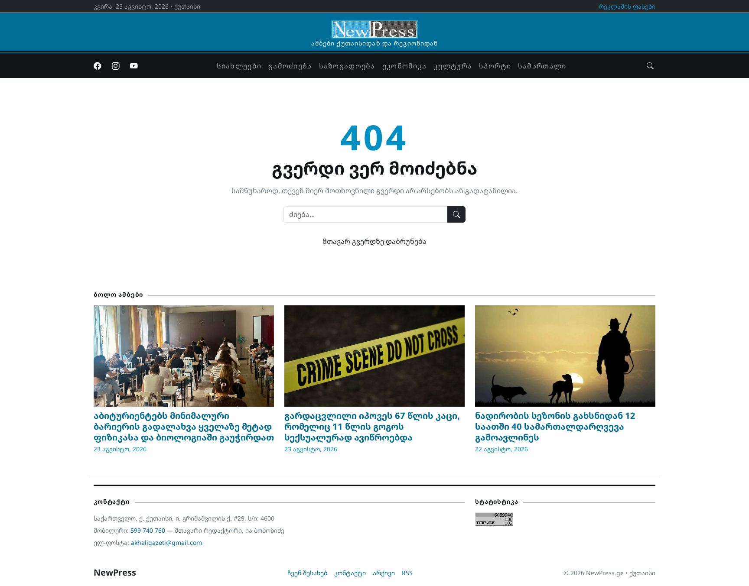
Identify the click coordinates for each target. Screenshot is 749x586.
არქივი (384, 573)
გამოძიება (290, 66)
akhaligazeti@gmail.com (166, 542)
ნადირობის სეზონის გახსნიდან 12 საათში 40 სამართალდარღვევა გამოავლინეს (555, 426)
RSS (407, 573)
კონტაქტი (350, 573)
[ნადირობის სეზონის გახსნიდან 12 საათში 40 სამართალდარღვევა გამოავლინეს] (565, 356)
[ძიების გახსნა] (650, 66)
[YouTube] (134, 65)
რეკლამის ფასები (627, 6)
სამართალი (542, 66)
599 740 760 (147, 530)
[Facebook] (97, 65)
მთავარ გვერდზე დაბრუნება (374, 241)
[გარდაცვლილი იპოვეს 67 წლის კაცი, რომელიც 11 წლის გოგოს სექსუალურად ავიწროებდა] (374, 356)
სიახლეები (239, 66)
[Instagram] (116, 65)
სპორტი (495, 66)
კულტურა (452, 66)
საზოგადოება (347, 66)
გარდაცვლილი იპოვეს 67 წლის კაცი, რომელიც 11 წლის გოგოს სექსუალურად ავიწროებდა (372, 426)
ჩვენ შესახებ (307, 573)
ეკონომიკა (404, 66)
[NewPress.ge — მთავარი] (374, 25)
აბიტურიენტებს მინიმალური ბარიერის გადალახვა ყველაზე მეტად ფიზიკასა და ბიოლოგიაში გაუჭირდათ (184, 426)
